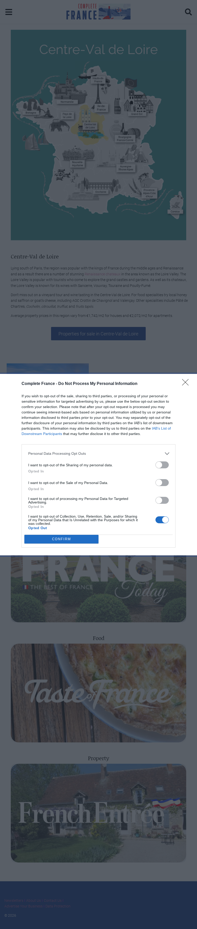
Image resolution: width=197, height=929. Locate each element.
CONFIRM (61, 539)
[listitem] (98, 453)
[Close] (187, 384)
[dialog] (98, 464)
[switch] (162, 464)
